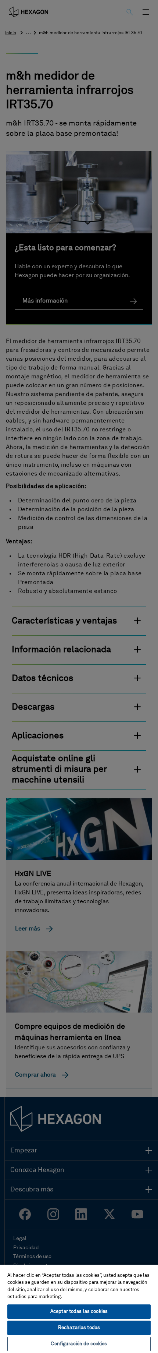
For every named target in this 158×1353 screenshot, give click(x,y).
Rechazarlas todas (79, 1327)
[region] (79, 1308)
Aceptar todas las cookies (79, 1311)
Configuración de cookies (79, 1344)
